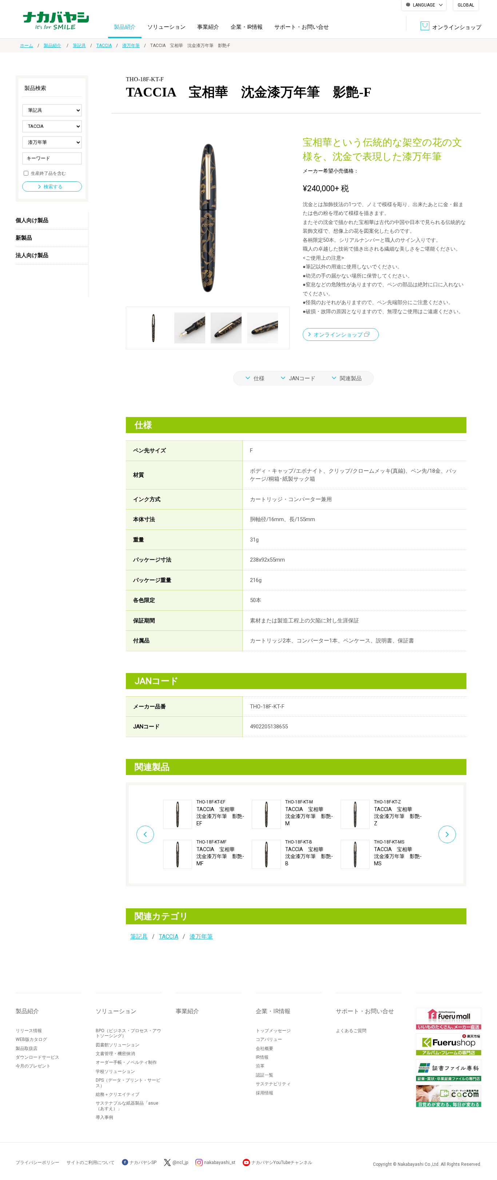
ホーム (26, 45)
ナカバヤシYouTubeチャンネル (281, 1162)
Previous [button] (145, 834)
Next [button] (447, 834)
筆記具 (79, 45)
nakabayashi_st (219, 1162)
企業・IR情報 (247, 27)
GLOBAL (466, 5)
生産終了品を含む (48, 173)
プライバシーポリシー (37, 1162)
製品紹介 (125, 27)
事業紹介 (208, 27)
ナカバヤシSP (142, 1162)
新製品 (24, 238)
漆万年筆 (131, 45)
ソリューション (166, 27)
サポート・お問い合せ (301, 27)
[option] (207, 834)
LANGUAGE (424, 5)
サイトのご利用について (91, 1162)
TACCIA (104, 45)
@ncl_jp (180, 1162)
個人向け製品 (32, 220)
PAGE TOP (484, 1145)
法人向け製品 (32, 255)
